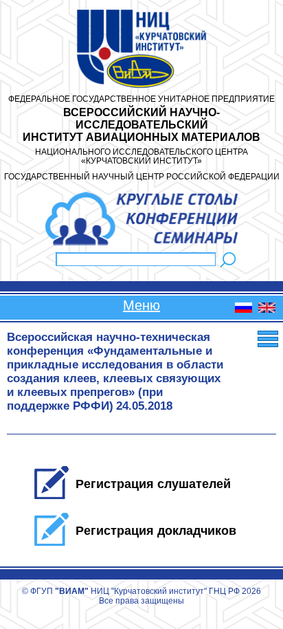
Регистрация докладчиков (156, 531)
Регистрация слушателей (153, 484)
